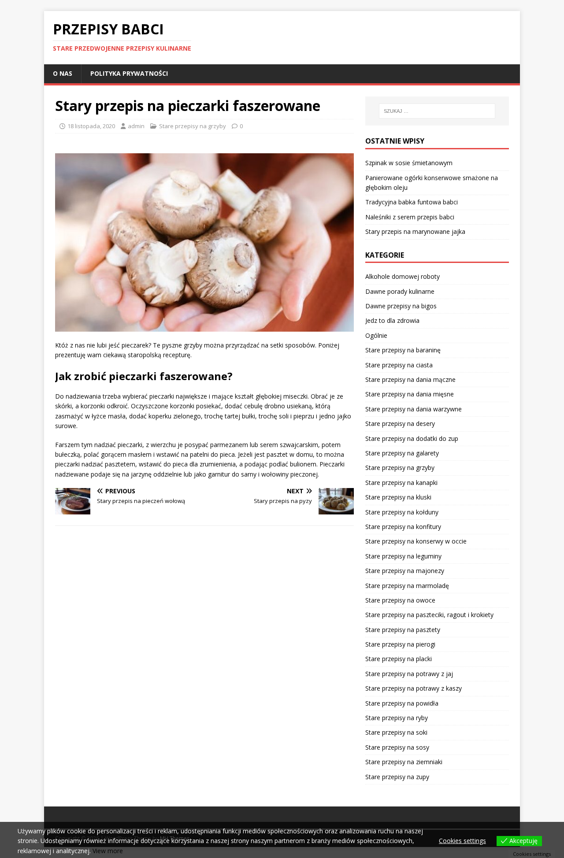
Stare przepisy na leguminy (403, 556)
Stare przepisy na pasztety (402, 629)
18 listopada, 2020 (91, 126)
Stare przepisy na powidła (401, 703)
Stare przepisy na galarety (402, 453)
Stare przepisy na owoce (400, 600)
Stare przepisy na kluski (398, 497)
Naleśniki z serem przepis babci (409, 217)
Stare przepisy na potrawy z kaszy (413, 688)
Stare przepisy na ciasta (399, 365)
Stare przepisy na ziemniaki (403, 762)
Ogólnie (376, 335)
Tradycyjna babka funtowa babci (411, 202)
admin (136, 126)
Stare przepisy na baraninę (403, 350)
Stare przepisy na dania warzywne (413, 409)
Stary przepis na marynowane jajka (415, 231)
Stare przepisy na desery (400, 423)
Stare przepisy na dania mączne (410, 379)
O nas (62, 73)
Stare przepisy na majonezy (404, 570)
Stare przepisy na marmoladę (407, 585)
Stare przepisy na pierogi (400, 644)
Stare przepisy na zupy (397, 777)
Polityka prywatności (129, 73)
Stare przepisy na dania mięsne (409, 394)
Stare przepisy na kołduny (401, 512)
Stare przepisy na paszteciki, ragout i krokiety (429, 614)
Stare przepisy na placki (398, 659)
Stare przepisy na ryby (396, 718)
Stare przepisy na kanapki (401, 482)
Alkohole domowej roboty (402, 276)
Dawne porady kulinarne (399, 291)
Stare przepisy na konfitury (403, 526)
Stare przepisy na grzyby (192, 126)
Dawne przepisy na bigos (401, 306)
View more (108, 851)
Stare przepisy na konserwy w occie (416, 541)
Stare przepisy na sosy (397, 747)
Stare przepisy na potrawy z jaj (409, 673)
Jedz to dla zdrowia (392, 320)
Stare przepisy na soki (396, 732)
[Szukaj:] (437, 111)
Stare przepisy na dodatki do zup (411, 438)
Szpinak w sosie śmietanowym (409, 163)
